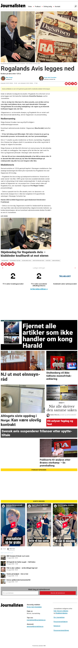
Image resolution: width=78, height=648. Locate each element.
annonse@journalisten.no (35, 626)
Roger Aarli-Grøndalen (34, 607)
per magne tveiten (15, 260)
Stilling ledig (47, 6)
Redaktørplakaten (61, 613)
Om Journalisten (59, 617)
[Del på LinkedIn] (69, 83)
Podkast (38, 6)
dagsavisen (5, 260)
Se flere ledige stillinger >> (39, 289)
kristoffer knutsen (38, 260)
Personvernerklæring (61, 621)
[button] (3, 268)
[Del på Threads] (72, 83)
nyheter (48, 260)
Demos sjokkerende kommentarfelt (18, 580)
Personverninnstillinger (61, 630)
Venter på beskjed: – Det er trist (17, 574)
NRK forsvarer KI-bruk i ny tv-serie (18, 556)
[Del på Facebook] (66, 83)
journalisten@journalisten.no (36, 620)
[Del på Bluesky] (75, 83)
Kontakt (57, 6)
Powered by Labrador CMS (39, 645)
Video (30, 6)
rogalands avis (26, 260)
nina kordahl (56, 260)
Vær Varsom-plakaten (61, 611)
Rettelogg (57, 626)
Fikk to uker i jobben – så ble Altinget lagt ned (22, 568)
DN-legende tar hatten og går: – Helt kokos (21, 562)
